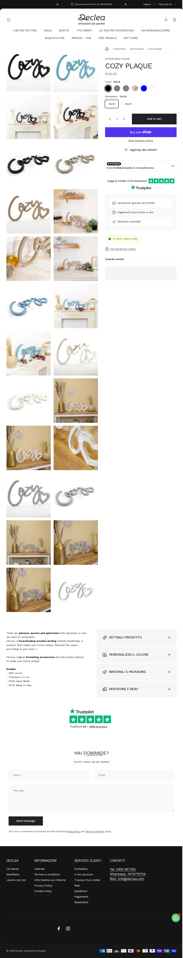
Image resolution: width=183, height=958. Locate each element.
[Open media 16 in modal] (73, 390)
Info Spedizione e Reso (120, 249)
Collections (116, 49)
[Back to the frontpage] (104, 49)
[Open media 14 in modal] (73, 344)
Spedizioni (80, 875)
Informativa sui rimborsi (50, 864)
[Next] (125, 4)
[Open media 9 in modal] (28, 252)
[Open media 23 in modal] (28, 574)
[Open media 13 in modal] (28, 344)
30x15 (109, 104)
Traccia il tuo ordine (87, 864)
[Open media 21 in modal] (28, 528)
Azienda (39, 852)
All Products (134, 49)
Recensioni (81, 886)
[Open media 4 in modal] (28, 68)
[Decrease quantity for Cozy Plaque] (107, 119)
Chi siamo (12, 852)
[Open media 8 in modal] (73, 206)
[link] (123, 853)
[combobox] (150, 4)
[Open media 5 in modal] (28, 160)
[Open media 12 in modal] (73, 298)
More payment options (138, 140)
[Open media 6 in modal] (73, 160)
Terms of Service (95, 815)
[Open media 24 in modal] (73, 574)
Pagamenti (81, 880)
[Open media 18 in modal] (73, 436)
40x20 (125, 104)
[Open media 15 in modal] (28, 390)
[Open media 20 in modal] (73, 482)
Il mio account (83, 858)
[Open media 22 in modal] (73, 528)
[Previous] (58, 4)
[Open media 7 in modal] (28, 206)
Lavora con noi (16, 864)
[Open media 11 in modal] (28, 298)
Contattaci (81, 852)
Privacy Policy (73, 815)
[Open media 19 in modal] (28, 482)
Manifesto (12, 858)
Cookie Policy (43, 875)
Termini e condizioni (47, 858)
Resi (77, 869)
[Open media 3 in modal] (73, 114)
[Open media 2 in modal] (28, 114)
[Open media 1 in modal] (73, 68)
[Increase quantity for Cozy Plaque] (122, 119)
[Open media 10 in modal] (73, 252)
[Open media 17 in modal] (28, 436)
